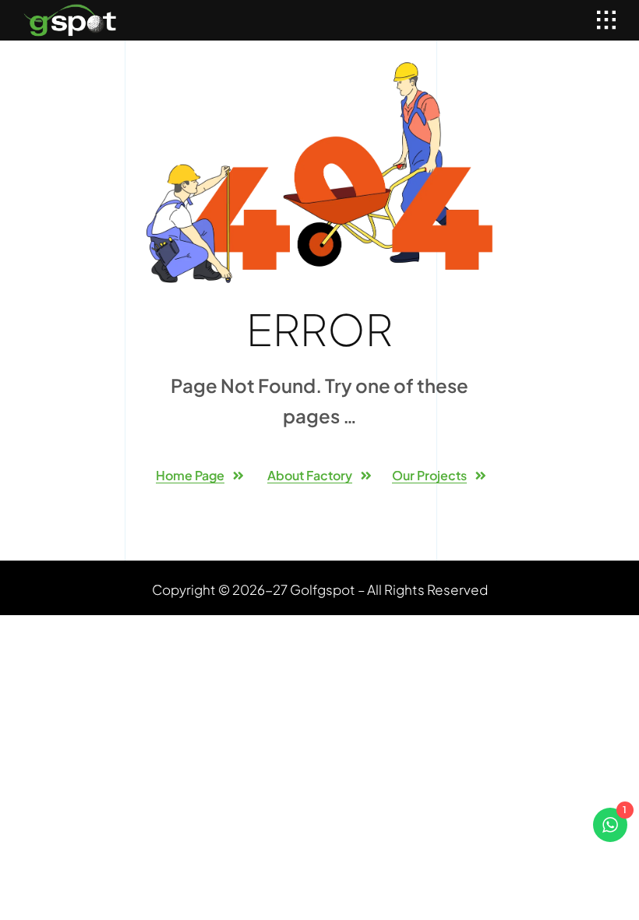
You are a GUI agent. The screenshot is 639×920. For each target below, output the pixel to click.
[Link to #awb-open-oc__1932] (606, 20)
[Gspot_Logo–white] (70, 10)
